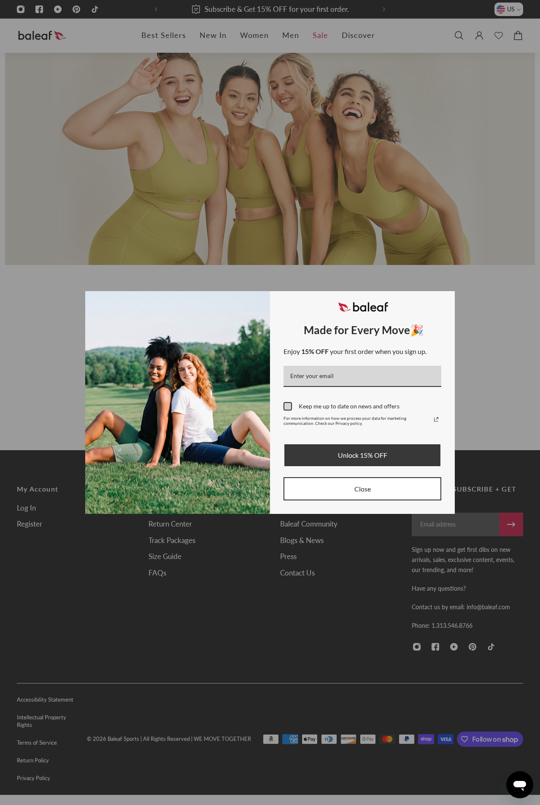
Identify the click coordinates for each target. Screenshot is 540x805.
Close (362, 489)
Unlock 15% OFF (362, 455)
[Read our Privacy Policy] (436, 419)
